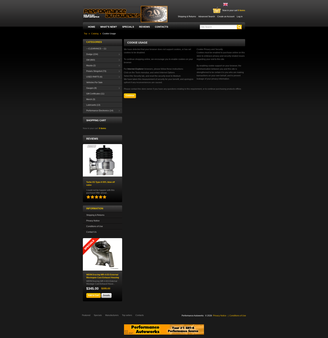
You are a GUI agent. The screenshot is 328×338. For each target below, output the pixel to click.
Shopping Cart (96, 120)
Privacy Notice (93, 221)
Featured (86, 315)
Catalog (95, 33)
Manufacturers (112, 315)
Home (91, 26)
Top (85, 33)
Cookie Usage (109, 33)
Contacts (161, 26)
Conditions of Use (94, 226)
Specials (128, 26)
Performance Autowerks (193, 315)
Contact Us (91, 232)
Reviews (144, 26)
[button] (239, 27)
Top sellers (127, 315)
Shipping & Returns (95, 215)
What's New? (108, 26)
